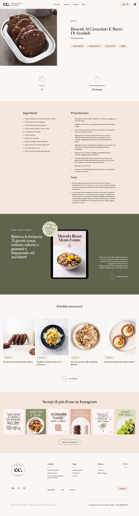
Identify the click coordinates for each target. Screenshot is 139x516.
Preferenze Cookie (49, 505)
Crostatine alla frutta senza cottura (119, 362)
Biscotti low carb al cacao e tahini (18, 362)
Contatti (72, 490)
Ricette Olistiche (53, 470)
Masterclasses (102, 473)
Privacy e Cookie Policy (18, 505)
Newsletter (51, 490)
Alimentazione (77, 470)
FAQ (62, 490)
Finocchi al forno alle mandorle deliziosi (84, 363)
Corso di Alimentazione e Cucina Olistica (56, 477)
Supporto (122, 489)
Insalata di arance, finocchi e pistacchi (49, 363)
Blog (83, 4)
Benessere (76, 473)
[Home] (27, 4)
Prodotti (66, 4)
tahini (84, 185)
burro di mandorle (98, 185)
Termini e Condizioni (35, 505)
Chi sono (57, 4)
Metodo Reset (52, 473)
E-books (101, 470)
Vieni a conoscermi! (69, 442)
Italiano (125, 464)
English (125, 467)
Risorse (75, 4)
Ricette (75, 476)
